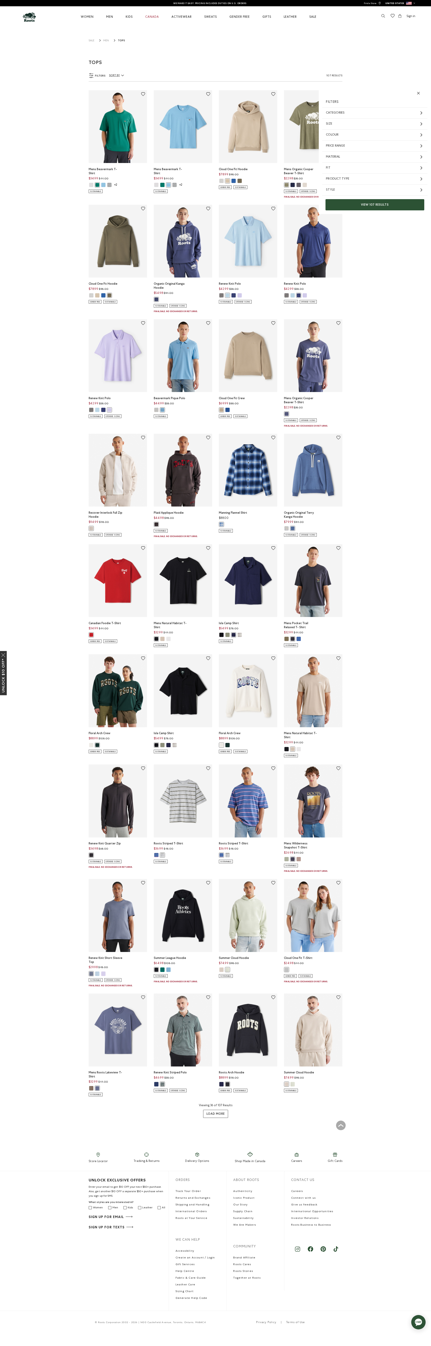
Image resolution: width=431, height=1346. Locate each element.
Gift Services (185, 1264)
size (329, 124)
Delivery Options (197, 1161)
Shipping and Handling (192, 1205)
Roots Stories (243, 1271)
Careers (296, 1161)
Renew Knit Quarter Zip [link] (105, 843)
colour (332, 135)
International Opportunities (312, 1211)
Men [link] (106, 41)
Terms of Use (295, 1322)
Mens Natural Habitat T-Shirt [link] (170, 625)
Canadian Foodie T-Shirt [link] (105, 623)
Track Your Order (188, 1191)
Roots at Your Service (191, 1218)
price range (335, 146)
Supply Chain (242, 1211)
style (330, 190)
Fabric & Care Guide (191, 1278)
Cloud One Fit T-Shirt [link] (298, 958)
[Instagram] (297, 1251)
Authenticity (242, 1191)
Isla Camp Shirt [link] (229, 623)
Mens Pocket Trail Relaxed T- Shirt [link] (296, 625)
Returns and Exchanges (193, 1198)
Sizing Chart (185, 1291)
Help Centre (185, 1271)
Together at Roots (246, 1278)
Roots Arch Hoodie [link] (231, 1072)
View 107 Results (375, 204)
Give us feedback (304, 1205)
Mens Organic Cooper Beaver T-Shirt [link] (298, 171)
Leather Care (185, 1285)
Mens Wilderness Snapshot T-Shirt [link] (296, 845)
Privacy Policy (266, 1322)
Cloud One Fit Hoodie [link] (233, 169)
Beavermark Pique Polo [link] (169, 398)
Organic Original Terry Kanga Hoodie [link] (299, 514)
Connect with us (303, 1198)
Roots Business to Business (311, 1225)
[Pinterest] (323, 1251)
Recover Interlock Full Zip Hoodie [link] (105, 514)
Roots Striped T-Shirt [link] (168, 843)
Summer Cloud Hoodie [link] (234, 958)
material (333, 157)
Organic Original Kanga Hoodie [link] (169, 285)
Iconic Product (244, 1198)
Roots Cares (242, 1264)
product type (337, 179)
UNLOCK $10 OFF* (3, 675)
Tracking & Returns (147, 1161)
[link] (372, 3)
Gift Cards (335, 1161)
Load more (216, 1113)
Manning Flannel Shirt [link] (233, 512)
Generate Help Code (191, 1298)
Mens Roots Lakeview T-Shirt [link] (105, 1074)
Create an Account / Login (195, 1258)
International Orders (191, 1211)
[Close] (3, 654)
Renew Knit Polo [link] (230, 283)
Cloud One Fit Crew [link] (232, 398)
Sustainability (243, 1218)
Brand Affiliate (244, 1258)
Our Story (240, 1205)
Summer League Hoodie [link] (170, 958)
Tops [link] (121, 40)
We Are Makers (244, 1225)
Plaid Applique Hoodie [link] (169, 512)
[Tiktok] (336, 1251)
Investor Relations (305, 1218)
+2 (115, 185)
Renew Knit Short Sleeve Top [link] (105, 960)
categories (335, 113)
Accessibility (185, 1251)
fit (328, 168)
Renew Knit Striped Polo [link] (170, 1072)
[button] (400, 3)
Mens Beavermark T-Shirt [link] (103, 171)
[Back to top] (340, 1125)
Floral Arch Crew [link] (99, 733)
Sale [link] (91, 41)
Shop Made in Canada (250, 1161)
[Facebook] (310, 1251)
